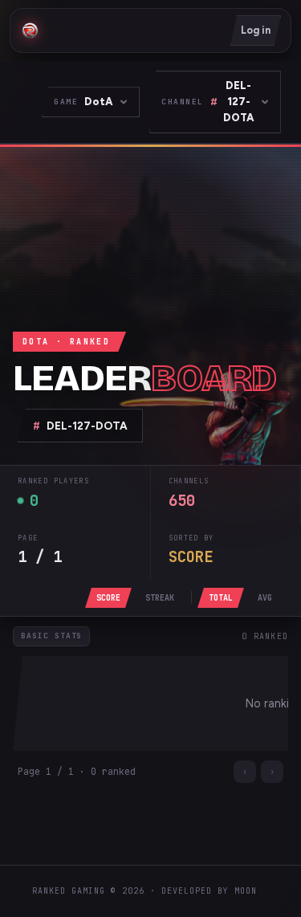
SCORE (108, 598)
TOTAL (221, 598)
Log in (255, 30)
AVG (265, 598)
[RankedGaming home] (29, 30)
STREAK (159, 598)
